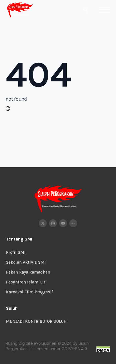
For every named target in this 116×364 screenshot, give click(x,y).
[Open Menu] (104, 10)
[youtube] (63, 223)
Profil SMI (16, 252)
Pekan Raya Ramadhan (28, 272)
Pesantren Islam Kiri (26, 282)
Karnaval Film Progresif (29, 291)
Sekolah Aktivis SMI (26, 262)
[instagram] (53, 223)
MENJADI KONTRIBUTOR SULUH (36, 321)
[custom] (73, 223)
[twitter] (43, 223)
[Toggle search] (86, 10)
